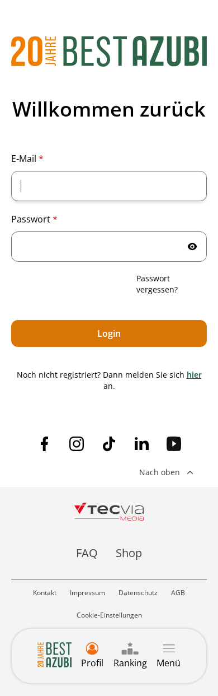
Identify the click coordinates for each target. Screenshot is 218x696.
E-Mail (27, 158)
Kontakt (44, 592)
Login (109, 333)
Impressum (87, 592)
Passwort (34, 219)
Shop (129, 552)
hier (194, 374)
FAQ (87, 552)
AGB (178, 592)
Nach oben (159, 472)
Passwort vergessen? (157, 284)
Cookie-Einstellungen (109, 615)
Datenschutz (138, 592)
